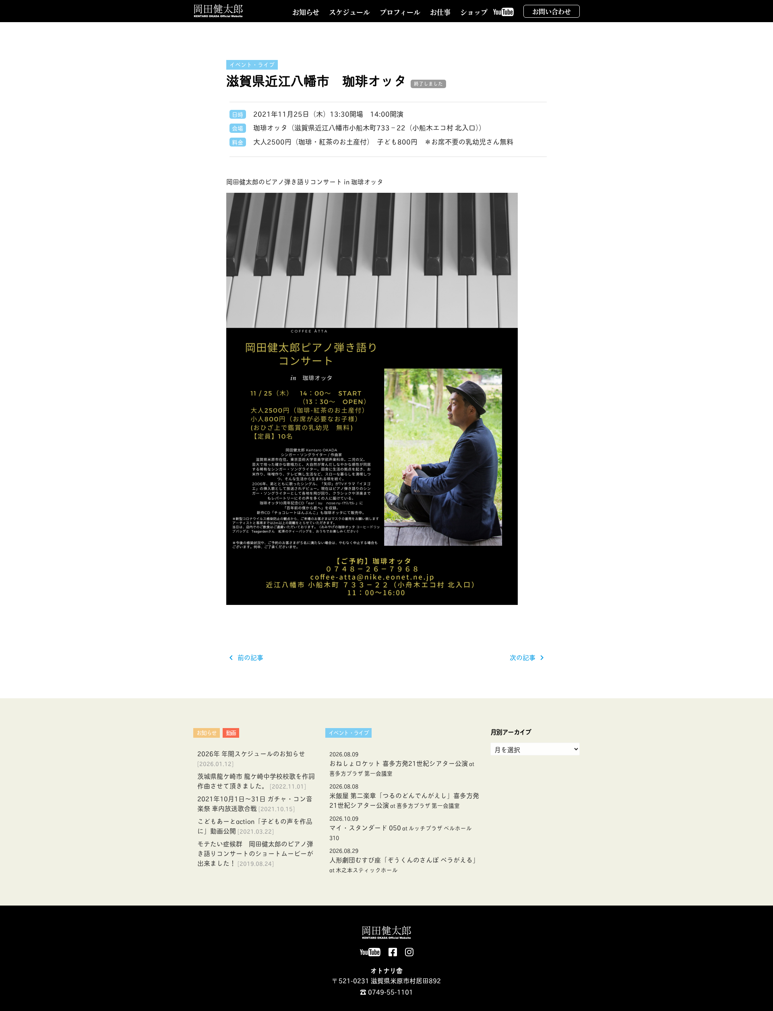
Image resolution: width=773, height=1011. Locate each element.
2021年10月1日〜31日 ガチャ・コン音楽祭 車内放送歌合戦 (254, 803)
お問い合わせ (551, 11)
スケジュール (349, 12)
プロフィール (400, 12)
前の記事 (244, 657)
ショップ (474, 12)
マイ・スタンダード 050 (400, 828)
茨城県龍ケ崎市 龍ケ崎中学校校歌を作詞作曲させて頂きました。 (256, 780)
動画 (231, 732)
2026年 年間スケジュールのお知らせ (251, 753)
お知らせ (305, 12)
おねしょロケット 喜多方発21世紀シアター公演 (401, 763)
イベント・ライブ (252, 64)
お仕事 (440, 12)
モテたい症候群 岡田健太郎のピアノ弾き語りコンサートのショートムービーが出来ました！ (255, 853)
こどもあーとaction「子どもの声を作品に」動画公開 (254, 826)
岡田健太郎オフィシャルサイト (218, 11)
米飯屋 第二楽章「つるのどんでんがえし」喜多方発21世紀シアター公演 (404, 796)
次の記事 (528, 657)
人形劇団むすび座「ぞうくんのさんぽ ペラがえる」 (404, 860)
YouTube (505, 17)
